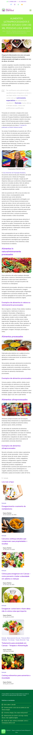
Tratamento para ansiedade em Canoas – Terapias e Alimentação (15, 644)
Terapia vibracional (20, 640)
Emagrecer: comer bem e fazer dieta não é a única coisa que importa (16, 609)
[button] (30, 10)
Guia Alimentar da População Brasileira (14, 173)
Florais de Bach (25, 638)
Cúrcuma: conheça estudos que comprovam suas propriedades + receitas (14, 541)
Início (4, 31)
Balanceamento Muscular (13, 638)
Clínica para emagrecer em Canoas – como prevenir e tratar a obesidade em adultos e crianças (16, 576)
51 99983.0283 (12, 1)
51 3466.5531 (22, 1)
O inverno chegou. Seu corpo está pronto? (16, 713)
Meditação (4, 640)
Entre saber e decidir (10, 704)
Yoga (27, 640)
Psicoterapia (11, 640)
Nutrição (8, 31)
